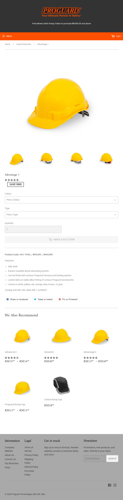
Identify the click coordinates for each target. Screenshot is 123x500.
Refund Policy (31, 467)
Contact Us (10, 459)
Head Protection (23, 44)
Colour (8, 193)
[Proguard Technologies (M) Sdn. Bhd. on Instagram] (115, 485)
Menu (9, 36)
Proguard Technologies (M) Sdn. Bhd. (28, 494)
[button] (12, 180)
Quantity (9, 223)
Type (7, 208)
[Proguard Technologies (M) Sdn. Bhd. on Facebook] (109, 485)
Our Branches (11, 463)
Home (7, 44)
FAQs (7, 467)
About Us (9, 455)
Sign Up (112, 458)
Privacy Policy (31, 455)
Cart (118, 36)
